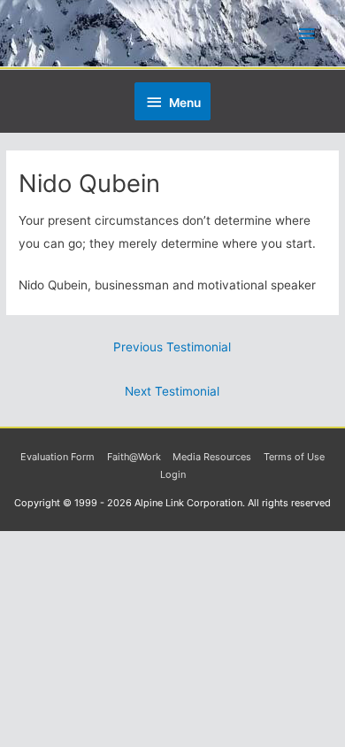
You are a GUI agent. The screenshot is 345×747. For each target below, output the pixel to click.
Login (173, 474)
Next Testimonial (172, 391)
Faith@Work (134, 457)
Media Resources (211, 457)
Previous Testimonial (172, 347)
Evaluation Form (57, 457)
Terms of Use (294, 457)
